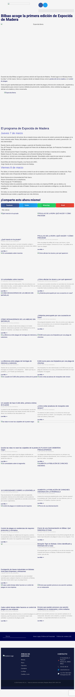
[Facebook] (40, 5)
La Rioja (23, 671)
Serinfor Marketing (67, 691)
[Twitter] (45, 5)
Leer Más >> (4, 251)
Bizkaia (23, 659)
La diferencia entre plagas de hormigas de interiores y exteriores (16, 362)
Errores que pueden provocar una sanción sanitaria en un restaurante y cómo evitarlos (53, 608)
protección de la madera (58, 79)
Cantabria (24, 668)
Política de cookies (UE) (64, 636)
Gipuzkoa (24, 665)
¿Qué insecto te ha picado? (11, 239)
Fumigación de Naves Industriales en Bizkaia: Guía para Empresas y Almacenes (17, 570)
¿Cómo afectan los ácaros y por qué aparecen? (55, 279)
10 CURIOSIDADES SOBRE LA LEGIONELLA (18, 490)
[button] (56, 10)
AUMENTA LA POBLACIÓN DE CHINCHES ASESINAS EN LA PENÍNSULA (54, 491)
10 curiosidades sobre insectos (12, 279)
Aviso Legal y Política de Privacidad (44, 636)
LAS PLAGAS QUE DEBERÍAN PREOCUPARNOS (49, 449)
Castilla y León (25, 674)
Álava (22, 662)
